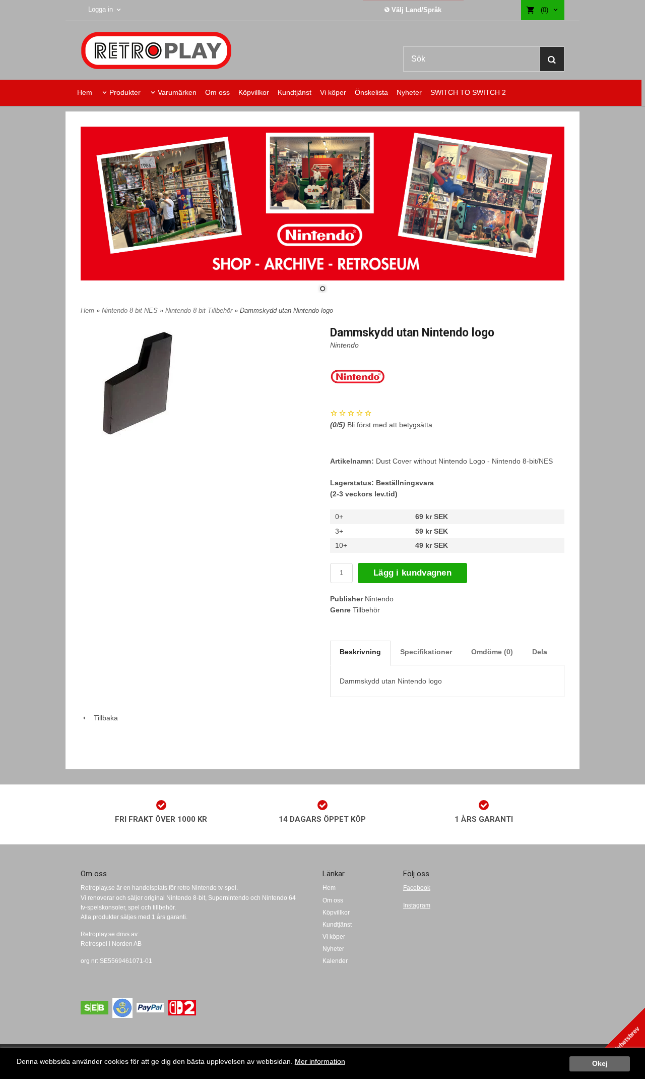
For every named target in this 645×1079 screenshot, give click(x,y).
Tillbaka (103, 718)
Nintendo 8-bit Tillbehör (199, 310)
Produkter (125, 92)
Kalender (335, 960)
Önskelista (371, 92)
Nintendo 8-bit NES (131, 310)
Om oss (217, 92)
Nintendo (344, 345)
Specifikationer (426, 652)
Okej (600, 1063)
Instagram (416, 905)
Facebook (416, 887)
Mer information (320, 1061)
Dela (539, 652)
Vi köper (333, 92)
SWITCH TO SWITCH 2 (468, 92)
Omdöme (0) (492, 652)
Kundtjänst (294, 92)
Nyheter (409, 92)
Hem (84, 92)
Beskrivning (360, 652)
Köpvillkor (253, 92)
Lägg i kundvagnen (412, 573)
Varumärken (177, 92)
